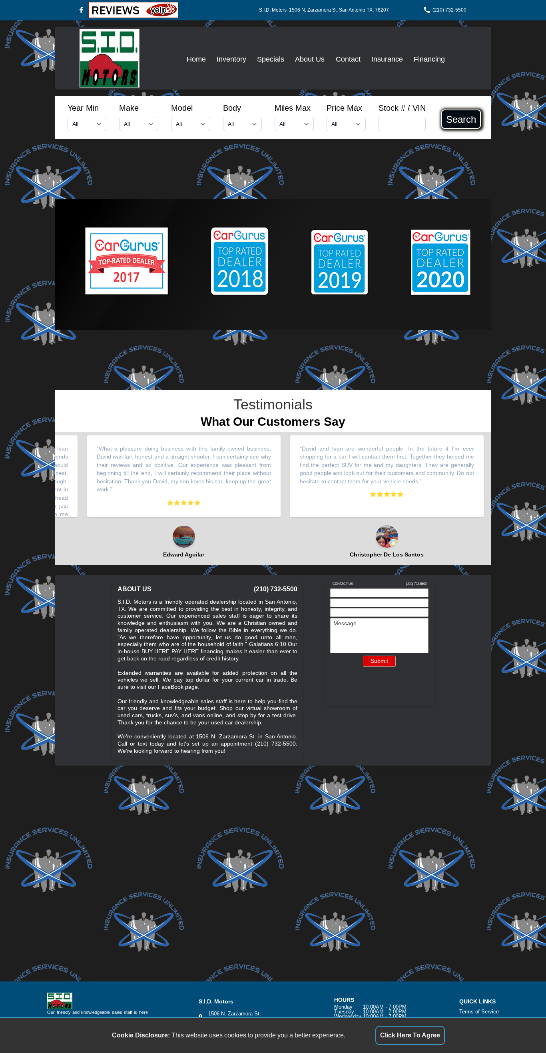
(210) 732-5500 (449, 10)
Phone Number (352, 614)
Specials (270, 59)
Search (461, 119)
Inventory (231, 59)
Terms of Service (479, 1012)
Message (345, 623)
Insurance (387, 59)
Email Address (351, 604)
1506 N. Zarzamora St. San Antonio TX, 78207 (339, 10)
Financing (429, 59)
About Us (310, 59)
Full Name (346, 594)
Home (196, 59)
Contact (348, 59)
